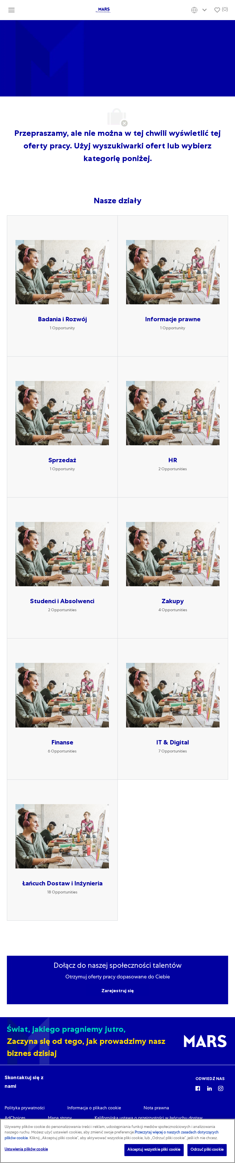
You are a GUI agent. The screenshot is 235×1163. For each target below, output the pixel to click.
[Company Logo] (103, 10)
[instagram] (221, 1088)
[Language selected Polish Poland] (200, 10)
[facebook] (198, 1088)
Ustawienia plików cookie (26, 1150)
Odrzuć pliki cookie (207, 1150)
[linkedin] (209, 1088)
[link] (25, 1108)
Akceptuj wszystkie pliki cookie (154, 1150)
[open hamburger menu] (11, 10)
